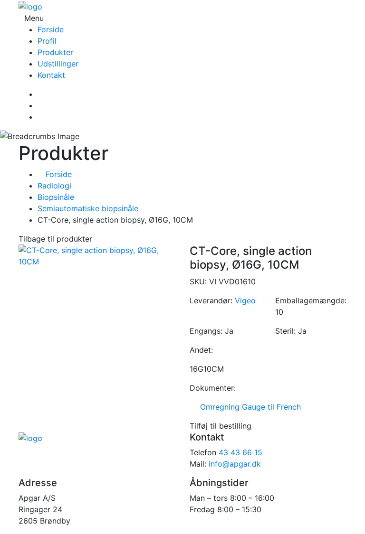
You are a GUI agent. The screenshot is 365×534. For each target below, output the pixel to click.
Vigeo (245, 300)
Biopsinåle (56, 197)
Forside (51, 29)
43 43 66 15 (240, 452)
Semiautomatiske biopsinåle (88, 208)
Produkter (55, 52)
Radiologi (54, 185)
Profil (47, 41)
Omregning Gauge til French (248, 407)
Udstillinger (58, 63)
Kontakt (51, 75)
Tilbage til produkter (55, 239)
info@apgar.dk (235, 463)
